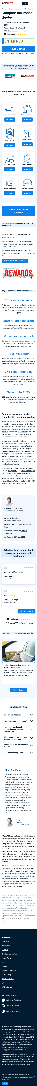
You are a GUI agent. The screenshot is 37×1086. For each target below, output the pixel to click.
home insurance (23, 429)
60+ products (22, 432)
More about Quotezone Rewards (14, 261)
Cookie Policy (6, 975)
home (24, 241)
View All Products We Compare (18, 211)
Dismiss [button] (5, 1083)
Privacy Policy (6, 958)
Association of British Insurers (21, 456)
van (27, 241)
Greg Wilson (18, 508)
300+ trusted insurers (26, 328)
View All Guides (18, 690)
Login (25, 3)
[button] (3, 662)
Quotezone (7, 305)
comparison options (17, 341)
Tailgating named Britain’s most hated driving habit (17, 666)
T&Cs (3, 962)
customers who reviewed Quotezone (21, 376)
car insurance (28, 400)
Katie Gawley (16, 518)
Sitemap (4, 966)
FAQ (3, 983)
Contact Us (5, 941)
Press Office (6, 946)
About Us (5, 950)
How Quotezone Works (10, 954)
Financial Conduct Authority (11, 481)
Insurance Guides (8, 979)
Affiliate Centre (7, 987)
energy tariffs (12, 471)
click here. (31, 53)
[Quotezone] (7, 3)
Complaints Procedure (9, 970)
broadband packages (28, 471)
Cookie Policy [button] (6, 1079)
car (20, 241)
